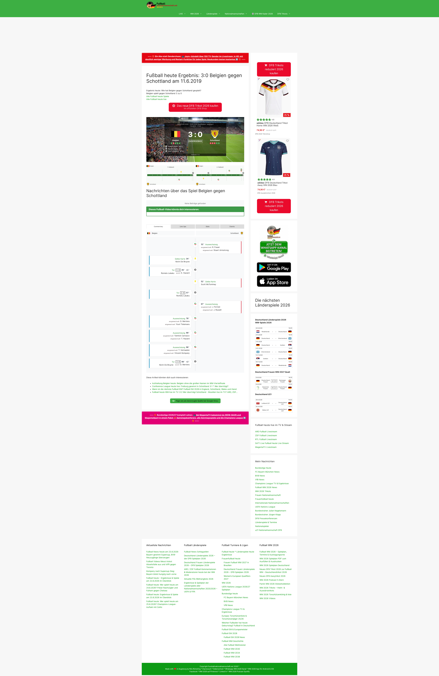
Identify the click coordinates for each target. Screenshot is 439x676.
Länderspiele (211, 14)
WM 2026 (194, 14)
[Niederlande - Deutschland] (274, 330)
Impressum (206, 669)
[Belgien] (175, 136)
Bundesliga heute (263, 468)
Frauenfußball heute (264, 499)
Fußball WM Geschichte (232, 641)
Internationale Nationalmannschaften (272, 503)
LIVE (181, 14)
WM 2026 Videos (267, 598)
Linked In (223, 671)
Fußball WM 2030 (232, 649)
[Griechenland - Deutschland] (274, 350)
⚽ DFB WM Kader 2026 (262, 14)
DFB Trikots (282, 14)
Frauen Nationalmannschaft (268, 495)
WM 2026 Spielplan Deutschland (274, 565)
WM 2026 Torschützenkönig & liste (275, 594)
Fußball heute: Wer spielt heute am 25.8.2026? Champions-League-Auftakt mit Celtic (162, 604)
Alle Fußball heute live (156, 99)
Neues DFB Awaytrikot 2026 (272, 576)
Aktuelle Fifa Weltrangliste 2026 (198, 579)
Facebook (193, 671)
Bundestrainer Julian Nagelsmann (270, 511)
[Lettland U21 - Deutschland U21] (274, 402)
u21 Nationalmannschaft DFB (268, 530)
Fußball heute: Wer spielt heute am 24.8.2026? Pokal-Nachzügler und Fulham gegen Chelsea (162, 588)
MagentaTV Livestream (266, 447)
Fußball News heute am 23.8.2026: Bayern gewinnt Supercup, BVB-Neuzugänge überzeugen (162, 555)
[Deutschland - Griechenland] (274, 337)
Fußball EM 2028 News (234, 637)
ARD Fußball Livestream (266, 431)
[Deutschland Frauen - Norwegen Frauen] (274, 380)
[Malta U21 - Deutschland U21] (274, 409)
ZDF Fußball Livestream (266, 435)
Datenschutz (218, 669)
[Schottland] (215, 136)
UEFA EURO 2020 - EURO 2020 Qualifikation (191, 124)
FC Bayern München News (267, 472)
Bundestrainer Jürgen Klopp (268, 514)
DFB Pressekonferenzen (266, 518)
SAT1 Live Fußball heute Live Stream (272, 443)
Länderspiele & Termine (266, 522)
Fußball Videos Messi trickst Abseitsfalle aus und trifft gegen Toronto (161, 564)
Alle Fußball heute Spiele (157, 96)
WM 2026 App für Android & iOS (261, 669)
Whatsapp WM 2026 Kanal (235, 669)
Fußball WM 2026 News (266, 487)
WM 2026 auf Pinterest (208, 671)
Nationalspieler (262, 526)
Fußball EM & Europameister (235, 629)
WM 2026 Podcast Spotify (239, 671)
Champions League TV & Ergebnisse (272, 483)
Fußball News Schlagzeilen (196, 552)
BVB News (260, 476)
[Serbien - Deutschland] (274, 357)
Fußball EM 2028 (229, 633)
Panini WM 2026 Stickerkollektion (275, 584)
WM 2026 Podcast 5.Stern (272, 580)
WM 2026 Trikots (263, 491)
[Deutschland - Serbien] (274, 344)
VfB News (259, 479)
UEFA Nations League (265, 507)
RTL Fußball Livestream (266, 439)
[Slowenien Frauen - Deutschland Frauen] (274, 386)
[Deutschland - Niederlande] (274, 364)
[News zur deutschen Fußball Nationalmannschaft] (161, 5)
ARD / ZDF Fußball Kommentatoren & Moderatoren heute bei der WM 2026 (200, 572)
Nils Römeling (195, 669)
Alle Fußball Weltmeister (235, 645)
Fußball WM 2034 (232, 653)
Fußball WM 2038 (232, 657)
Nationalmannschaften (234, 14)
